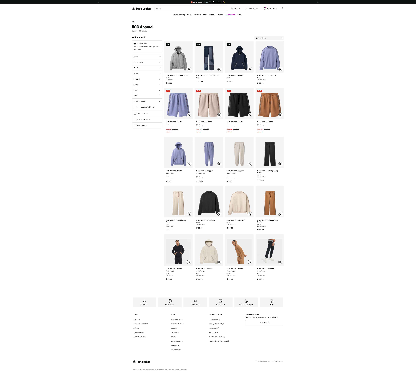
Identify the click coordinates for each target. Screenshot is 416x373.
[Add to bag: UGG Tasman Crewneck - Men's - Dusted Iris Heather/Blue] (280, 69)
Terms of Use (213, 319)
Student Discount (177, 341)
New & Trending (179, 15)
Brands (211, 15)
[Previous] (98, 2)
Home (133, 21)
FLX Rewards (231, 15)
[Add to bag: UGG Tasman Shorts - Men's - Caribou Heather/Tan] (219, 115)
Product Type (138, 62)
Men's (189, 15)
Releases (220, 15)
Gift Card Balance (177, 324)
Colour (136, 84)
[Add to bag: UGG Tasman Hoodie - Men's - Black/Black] (189, 262)
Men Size (137, 68)
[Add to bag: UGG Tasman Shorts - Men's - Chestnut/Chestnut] (280, 115)
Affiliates (136, 328)
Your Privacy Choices (216, 337)
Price (135, 90)
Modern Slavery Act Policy (218, 341)
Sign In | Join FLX (272, 8)
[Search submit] (225, 8)
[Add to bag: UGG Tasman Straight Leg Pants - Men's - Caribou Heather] (189, 214)
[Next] (318, 2)
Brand (136, 57)
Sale (239, 15)
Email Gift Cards (176, 319)
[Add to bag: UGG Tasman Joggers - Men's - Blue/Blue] (219, 164)
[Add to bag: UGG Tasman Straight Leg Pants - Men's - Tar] (280, 164)
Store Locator (175, 350)
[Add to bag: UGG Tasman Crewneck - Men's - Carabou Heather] (250, 214)
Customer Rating (139, 101)
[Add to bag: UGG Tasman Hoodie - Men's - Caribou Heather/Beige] (219, 262)
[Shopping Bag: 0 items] (282, 8)
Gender (136, 73)
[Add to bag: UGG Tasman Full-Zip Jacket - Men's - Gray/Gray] (189, 69)
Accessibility (213, 328)
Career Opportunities (140, 324)
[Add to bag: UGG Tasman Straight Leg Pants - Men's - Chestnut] (280, 214)
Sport (135, 95)
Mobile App (175, 332)
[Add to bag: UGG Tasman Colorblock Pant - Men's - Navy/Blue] (219, 69)
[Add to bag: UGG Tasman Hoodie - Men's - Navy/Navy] (250, 69)
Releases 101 (175, 345)
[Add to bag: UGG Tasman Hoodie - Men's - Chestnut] (250, 262)
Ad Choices (212, 332)
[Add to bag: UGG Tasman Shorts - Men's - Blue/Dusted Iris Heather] (189, 115)
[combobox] (191, 8)
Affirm (173, 337)
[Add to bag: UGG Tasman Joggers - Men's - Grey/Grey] (250, 164)
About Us (136, 319)
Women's (197, 15)
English (236, 8)
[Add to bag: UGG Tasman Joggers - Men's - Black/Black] (280, 262)
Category (137, 79)
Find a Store (137, 49)
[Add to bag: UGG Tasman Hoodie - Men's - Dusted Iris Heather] (189, 164)
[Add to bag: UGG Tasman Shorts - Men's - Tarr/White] (250, 115)
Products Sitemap (139, 337)
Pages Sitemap (138, 332)
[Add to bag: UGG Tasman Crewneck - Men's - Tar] (219, 214)
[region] (208, 2)
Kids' (205, 15)
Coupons (174, 328)
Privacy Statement (215, 324)
